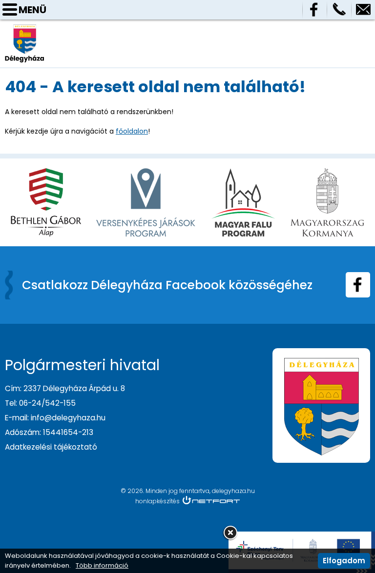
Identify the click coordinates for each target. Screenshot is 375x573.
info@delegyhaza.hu (363, 10)
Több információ (102, 565)
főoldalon (132, 131)
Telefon (339, 10)
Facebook (314, 10)
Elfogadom (344, 560)
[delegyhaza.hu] (24, 29)
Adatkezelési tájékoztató (51, 447)
